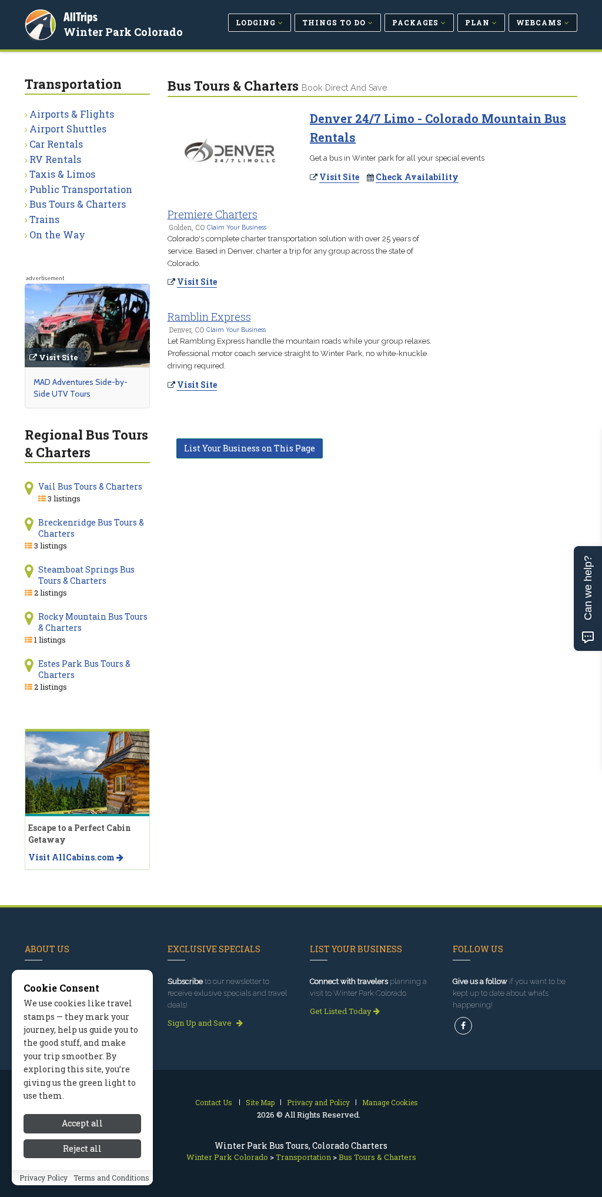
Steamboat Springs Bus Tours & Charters (86, 575)
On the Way (57, 234)
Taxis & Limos (62, 174)
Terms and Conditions (111, 1177)
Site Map (260, 1102)
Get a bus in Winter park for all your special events (397, 158)
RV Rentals (55, 159)
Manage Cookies (390, 1102)
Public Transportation (80, 189)
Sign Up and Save (200, 1023)
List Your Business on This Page (249, 448)
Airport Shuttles (67, 128)
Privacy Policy (43, 1177)
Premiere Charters (212, 214)
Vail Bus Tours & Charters (90, 486)
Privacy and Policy (318, 1102)
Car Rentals (56, 144)
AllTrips (80, 17)
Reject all (82, 1148)
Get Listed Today (341, 1011)
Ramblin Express (209, 317)
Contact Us (213, 1102)
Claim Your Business (236, 227)
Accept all (82, 1123)
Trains (44, 219)
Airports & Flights (71, 114)
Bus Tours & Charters (77, 204)
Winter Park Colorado (123, 32)
